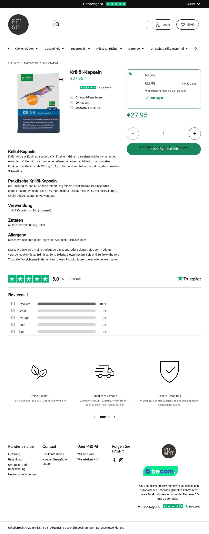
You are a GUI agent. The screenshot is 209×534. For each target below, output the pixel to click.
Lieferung (14, 454)
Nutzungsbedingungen (22, 474)
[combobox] (101, 24)
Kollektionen (31, 62)
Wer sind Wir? (85, 454)
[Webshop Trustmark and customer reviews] (168, 477)
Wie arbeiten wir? (88, 459)
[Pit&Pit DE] (18, 24)
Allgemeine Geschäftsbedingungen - (73, 527)
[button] (187, 24)
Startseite (13, 62)
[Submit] (57, 24)
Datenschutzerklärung (110, 527)
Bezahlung (15, 459)
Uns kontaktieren (53, 454)
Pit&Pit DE (41, 527)
